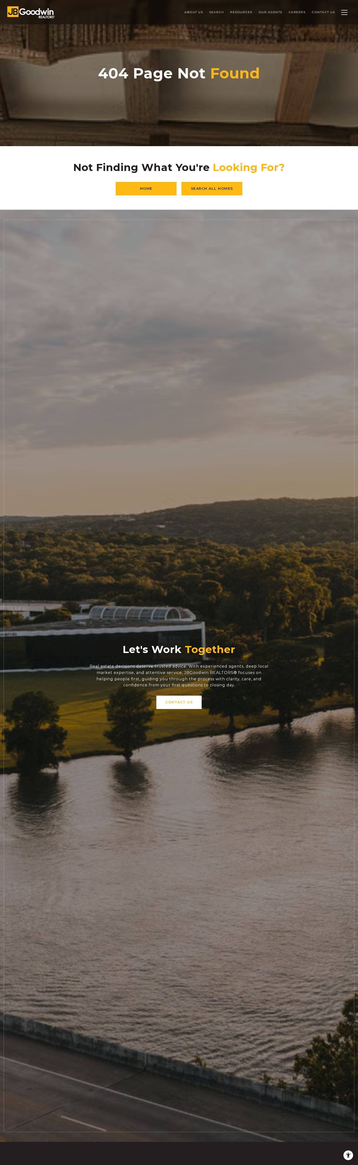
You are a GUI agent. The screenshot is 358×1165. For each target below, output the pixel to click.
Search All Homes (212, 188)
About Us (193, 12)
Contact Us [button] (179, 702)
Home (146, 188)
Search (216, 12)
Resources (241, 12)
